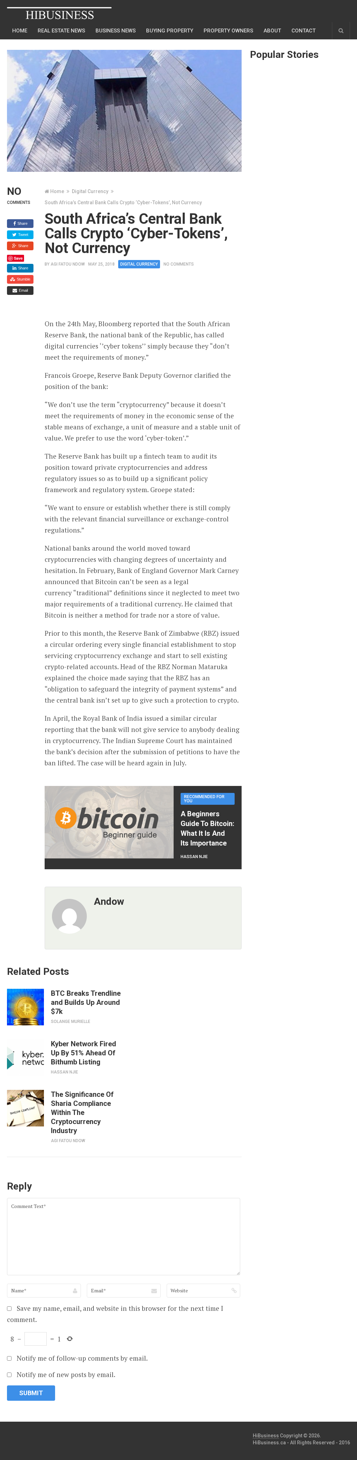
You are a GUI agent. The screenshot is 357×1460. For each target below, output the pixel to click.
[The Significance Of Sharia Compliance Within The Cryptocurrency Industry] (25, 1108)
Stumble (23, 279)
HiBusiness (266, 1435)
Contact (303, 31)
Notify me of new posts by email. (66, 1374)
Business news (116, 31)
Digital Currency (90, 191)
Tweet (22, 234)
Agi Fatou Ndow (68, 264)
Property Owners (228, 31)
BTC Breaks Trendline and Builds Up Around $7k (86, 1002)
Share (22, 223)
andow (109, 901)
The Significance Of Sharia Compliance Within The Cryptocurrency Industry (82, 1112)
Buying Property (169, 31)
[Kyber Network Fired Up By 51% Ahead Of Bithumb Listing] (25, 1057)
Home (19, 31)
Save (18, 258)
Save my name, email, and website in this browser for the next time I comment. (115, 1314)
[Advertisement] (171, 296)
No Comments (179, 264)
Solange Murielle (70, 1021)
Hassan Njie (194, 856)
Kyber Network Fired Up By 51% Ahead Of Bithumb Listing (83, 1053)
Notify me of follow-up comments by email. (82, 1358)
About (272, 31)
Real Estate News (61, 31)
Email (23, 290)
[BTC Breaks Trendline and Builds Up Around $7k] (25, 1007)
